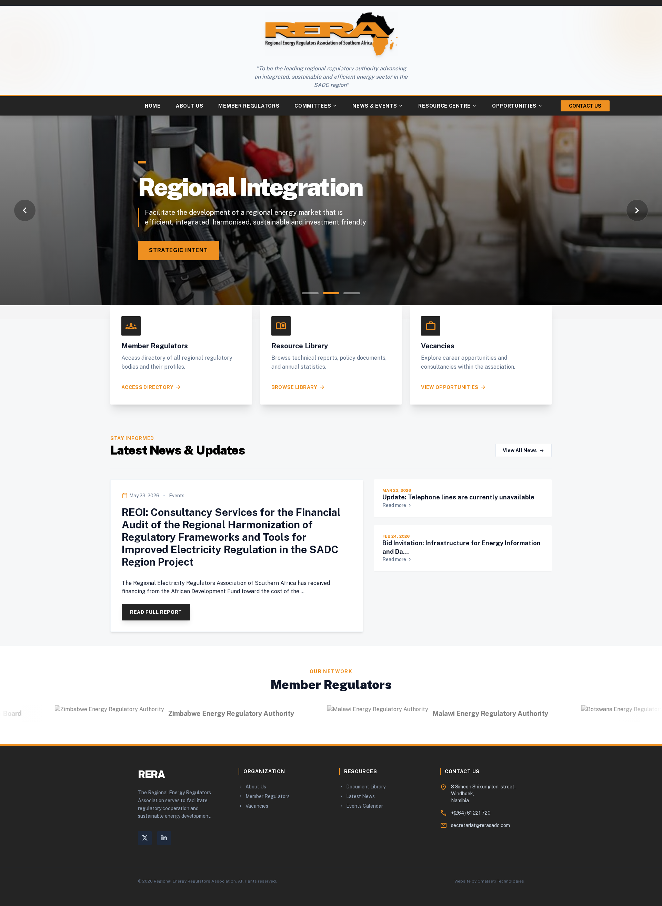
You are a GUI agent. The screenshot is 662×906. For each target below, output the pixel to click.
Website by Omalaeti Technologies (489, 881)
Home (153, 106)
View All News (523, 450)
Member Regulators (248, 106)
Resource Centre (447, 106)
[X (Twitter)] (145, 838)
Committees (315, 106)
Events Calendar (361, 806)
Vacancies (253, 806)
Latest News (357, 796)
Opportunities (517, 106)
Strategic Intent (178, 250)
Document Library (362, 786)
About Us (189, 106)
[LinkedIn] (164, 838)
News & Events (377, 106)
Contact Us (585, 106)
